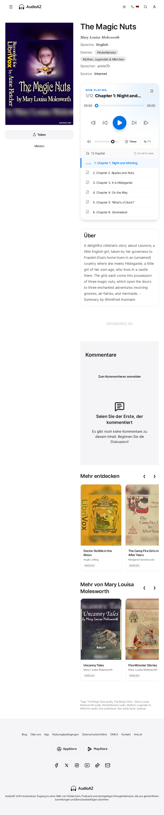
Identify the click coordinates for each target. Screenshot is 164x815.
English (102, 44)
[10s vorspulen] (134, 122)
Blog (24, 734)
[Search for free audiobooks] (145, 6)
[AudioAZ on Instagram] (76, 765)
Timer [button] (132, 141)
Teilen (41, 134)
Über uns (36, 734)
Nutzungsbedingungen (65, 734)
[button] (11, 7)
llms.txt (138, 734)
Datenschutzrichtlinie (94, 734)
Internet (100, 74)
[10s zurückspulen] (105, 122)
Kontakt (126, 734)
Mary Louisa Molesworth (100, 37)
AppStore (70, 749)
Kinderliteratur (106, 52)
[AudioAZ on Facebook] (56, 765)
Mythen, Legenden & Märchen (103, 59)
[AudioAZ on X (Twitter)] (66, 765)
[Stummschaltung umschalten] (89, 141)
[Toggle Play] (119, 123)
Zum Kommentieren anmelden (119, 376)
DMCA (114, 734)
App (46, 734)
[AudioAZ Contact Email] (107, 765)
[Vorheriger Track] (93, 122)
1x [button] (145, 141)
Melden (39, 146)
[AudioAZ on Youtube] (87, 765)
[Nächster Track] (146, 122)
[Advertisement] (119, 323)
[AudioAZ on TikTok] (97, 765)
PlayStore (100, 749)
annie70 (103, 66)
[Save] (151, 91)
